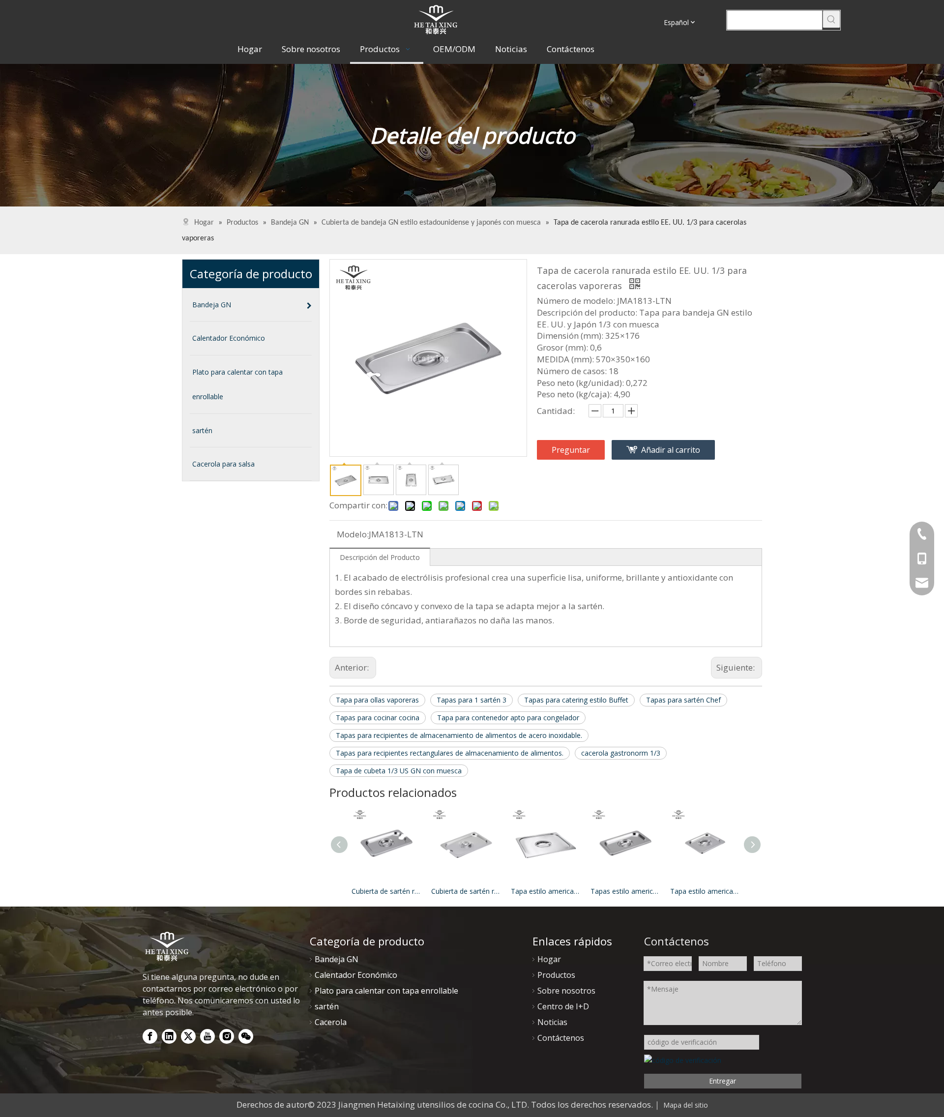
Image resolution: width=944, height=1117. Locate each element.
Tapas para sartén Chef (683, 700)
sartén (327, 1006)
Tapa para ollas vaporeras (377, 700)
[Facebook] (150, 1036)
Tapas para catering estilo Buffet (576, 700)
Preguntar (571, 449)
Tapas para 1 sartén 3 (471, 700)
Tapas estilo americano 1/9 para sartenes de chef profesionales (625, 891)
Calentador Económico (356, 975)
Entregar (722, 1081)
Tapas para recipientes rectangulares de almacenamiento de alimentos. (449, 753)
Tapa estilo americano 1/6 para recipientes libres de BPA (705, 891)
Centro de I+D (563, 1006)
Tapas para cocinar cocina (377, 717)
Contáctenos (560, 1037)
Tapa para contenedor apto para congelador (508, 717)
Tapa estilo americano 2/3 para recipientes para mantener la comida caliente (546, 891)
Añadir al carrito (670, 449)
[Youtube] (207, 1036)
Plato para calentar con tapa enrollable (386, 990)
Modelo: (353, 534)
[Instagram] (226, 1036)
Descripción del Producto (380, 557)
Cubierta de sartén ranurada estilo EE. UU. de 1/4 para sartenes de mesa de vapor (466, 891)
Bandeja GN (336, 959)
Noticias (552, 1022)
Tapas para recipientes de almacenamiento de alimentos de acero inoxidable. (459, 735)
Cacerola (331, 1022)
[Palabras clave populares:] (831, 19)
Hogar (549, 959)
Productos (556, 975)
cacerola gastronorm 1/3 (620, 753)
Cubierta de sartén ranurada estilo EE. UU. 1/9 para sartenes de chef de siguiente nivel (386, 891)
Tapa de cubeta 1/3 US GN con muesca (399, 770)
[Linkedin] (169, 1036)
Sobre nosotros (566, 990)
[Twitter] (188, 1036)
